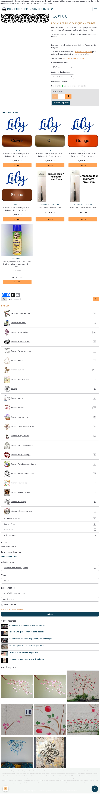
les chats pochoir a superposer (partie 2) (26, 645)
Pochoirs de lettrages (53, 502)
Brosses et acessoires (53, 323)
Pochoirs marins (53, 398)
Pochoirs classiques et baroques (53, 426)
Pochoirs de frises (53, 408)
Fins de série (50, 530)
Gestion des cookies (69, 791)
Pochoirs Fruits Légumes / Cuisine (53, 464)
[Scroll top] (95, 788)
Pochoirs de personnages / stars (53, 473)
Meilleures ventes (50, 535)
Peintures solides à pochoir (53, 313)
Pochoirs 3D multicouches (53, 492)
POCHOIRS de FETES (50, 519)
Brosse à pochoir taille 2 (83, 204)
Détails (17, 165)
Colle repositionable (17, 258)
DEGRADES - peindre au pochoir (23, 652)
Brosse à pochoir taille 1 (50, 204)
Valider (50, 614)
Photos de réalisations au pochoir (50, 568)
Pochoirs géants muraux (53, 379)
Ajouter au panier (61, 103)
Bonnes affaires (50, 524)
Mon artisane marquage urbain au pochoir (27, 625)
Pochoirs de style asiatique (53, 455)
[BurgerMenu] (95, 9)
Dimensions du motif (59, 63)
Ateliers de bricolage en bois (53, 511)
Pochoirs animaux (53, 370)
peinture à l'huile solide (83, 52)
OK (96, 299)
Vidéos (6, 581)
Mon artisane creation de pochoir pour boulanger (30, 638)
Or (50, 150)
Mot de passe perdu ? (18, 609)
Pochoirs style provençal (53, 417)
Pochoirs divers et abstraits (53, 342)
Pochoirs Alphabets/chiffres (53, 351)
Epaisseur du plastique (60, 72)
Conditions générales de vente (49, 791)
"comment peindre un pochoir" (74, 58)
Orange (83, 150)
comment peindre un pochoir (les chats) (26, 659)
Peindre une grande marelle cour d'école (26, 631)
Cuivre (17, 150)
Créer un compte (6, 609)
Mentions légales (29, 791)
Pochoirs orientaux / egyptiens (53, 445)
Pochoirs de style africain (53, 436)
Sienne (17, 204)
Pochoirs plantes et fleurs (53, 332)
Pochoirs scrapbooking (53, 483)
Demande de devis (9, 556)
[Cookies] (5, 789)
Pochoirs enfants (53, 360)
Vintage (53, 389)
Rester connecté (10, 604)
